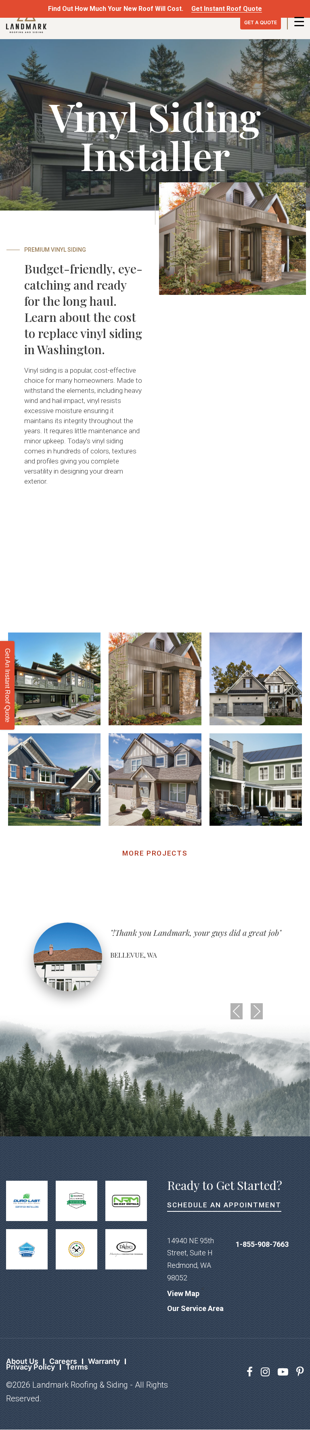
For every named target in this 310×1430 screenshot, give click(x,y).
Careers (63, 1361)
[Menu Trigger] (299, 21)
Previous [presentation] (236, 1011)
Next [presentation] (257, 1011)
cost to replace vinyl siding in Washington (83, 333)
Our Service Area (195, 1308)
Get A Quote (260, 22)
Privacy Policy (30, 1367)
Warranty (104, 1361)
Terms (77, 1367)
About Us (22, 1361)
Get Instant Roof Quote (226, 9)
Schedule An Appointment (224, 1205)
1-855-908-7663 (262, 1244)
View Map (183, 1293)
